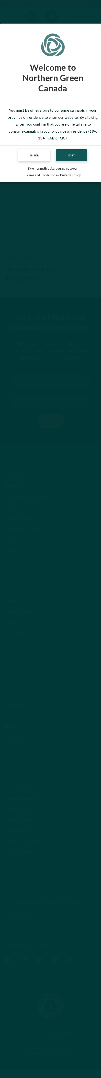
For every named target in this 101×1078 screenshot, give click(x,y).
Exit (71, 155)
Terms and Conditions (41, 175)
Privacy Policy (70, 175)
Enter (34, 155)
